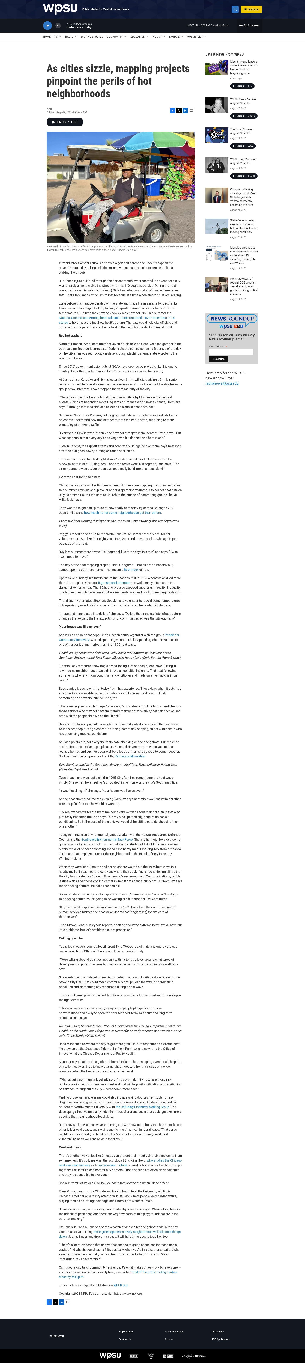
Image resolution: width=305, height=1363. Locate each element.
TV (56, 36)
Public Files (218, 1331)
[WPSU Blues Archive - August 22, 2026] (216, 105)
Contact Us (125, 1339)
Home (47, 36)
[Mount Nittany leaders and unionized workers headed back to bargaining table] (216, 67)
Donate (252, 9)
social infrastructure (112, 1165)
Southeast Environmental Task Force (107, 839)
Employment (126, 1331)
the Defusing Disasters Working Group (142, 1107)
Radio (69, 36)
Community (115, 36)
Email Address (218, 346)
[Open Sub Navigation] (60, 36)
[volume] (58, 26)
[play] (47, 26)
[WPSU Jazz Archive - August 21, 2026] (216, 165)
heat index (131, 570)
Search (169, 1339)
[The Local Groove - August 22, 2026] (216, 135)
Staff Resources (174, 1331)
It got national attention (114, 583)
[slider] (63, 25)
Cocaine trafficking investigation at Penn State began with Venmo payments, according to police (243, 197)
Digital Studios (92, 36)
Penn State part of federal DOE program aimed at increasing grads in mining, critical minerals (244, 286)
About (157, 36)
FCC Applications (221, 1339)
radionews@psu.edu (222, 383)
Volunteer (195, 36)
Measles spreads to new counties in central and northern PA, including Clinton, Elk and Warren (244, 255)
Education (137, 36)
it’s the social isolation (130, 756)
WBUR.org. (120, 1285)
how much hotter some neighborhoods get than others (122, 512)
